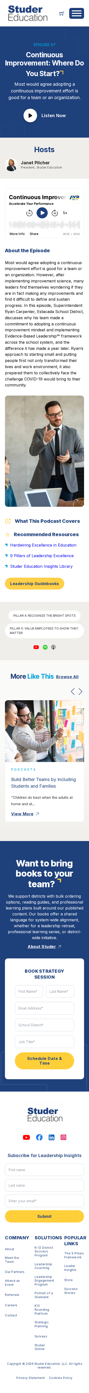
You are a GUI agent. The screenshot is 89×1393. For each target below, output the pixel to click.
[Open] (76, 13)
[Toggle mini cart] (61, 13)
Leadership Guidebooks (34, 583)
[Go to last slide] (73, 691)
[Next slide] (80, 691)
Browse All (67, 677)
